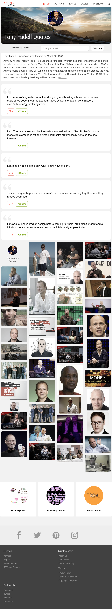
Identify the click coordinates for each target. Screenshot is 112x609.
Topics (72, 3)
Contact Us (64, 559)
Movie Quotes (10, 563)
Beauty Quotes (18, 510)
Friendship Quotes (56, 510)
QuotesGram (9, 3)
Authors (59, 3)
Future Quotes (94, 510)
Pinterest (8, 597)
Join (47, 3)
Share (23, 111)
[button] (109, 3)
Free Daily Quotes (21, 47)
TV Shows (98, 3)
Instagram (8, 601)
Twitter (7, 593)
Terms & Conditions (68, 576)
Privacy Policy (65, 572)
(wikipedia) (62, 77)
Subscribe (97, 48)
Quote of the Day (66, 563)
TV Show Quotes (12, 567)
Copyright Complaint (68, 580)
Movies (84, 3)
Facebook (8, 589)
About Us (63, 555)
